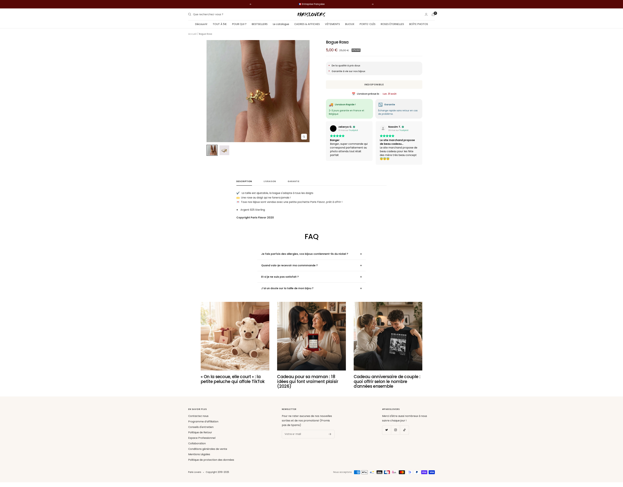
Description (244, 181)
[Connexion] (426, 14)
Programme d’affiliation (203, 421)
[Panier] (433, 14)
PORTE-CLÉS (367, 24)
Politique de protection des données (211, 460)
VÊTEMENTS (332, 24)
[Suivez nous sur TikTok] (404, 429)
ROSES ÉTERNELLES (392, 24)
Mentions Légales (199, 454)
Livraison (270, 181)
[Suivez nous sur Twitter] (386, 429)
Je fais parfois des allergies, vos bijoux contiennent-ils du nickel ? (304, 254)
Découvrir (201, 24)
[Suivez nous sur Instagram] (395, 429)
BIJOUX (349, 24)
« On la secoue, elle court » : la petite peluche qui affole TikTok (233, 379)
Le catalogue (281, 24)
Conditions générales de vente (207, 449)
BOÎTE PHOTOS (418, 24)
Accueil (192, 34)
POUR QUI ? (239, 24)
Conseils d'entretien (201, 427)
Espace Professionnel (201, 438)
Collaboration (197, 443)
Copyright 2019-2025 (217, 472)
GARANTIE (293, 181)
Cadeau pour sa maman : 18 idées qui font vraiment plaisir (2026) (307, 381)
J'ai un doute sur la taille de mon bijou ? (287, 288)
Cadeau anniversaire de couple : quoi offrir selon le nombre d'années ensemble (387, 381)
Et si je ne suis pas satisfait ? (280, 277)
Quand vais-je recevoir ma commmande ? (289, 265)
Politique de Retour (200, 432)
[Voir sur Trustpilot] (333, 128)
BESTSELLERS (260, 24)
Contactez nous (198, 416)
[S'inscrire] (330, 434)
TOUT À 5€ (220, 24)
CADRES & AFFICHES (307, 24)
